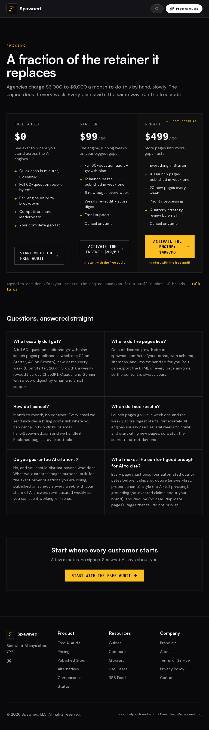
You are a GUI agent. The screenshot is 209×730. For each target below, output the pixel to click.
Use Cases (118, 668)
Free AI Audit (187, 9)
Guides (115, 642)
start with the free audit (106, 262)
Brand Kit (168, 642)
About (165, 651)
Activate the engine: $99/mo (102, 249)
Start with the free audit (36, 256)
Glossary (117, 660)
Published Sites (71, 660)
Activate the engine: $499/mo (167, 246)
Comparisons (70, 677)
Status (64, 686)
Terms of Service (175, 660)
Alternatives (68, 668)
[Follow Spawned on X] (28, 660)
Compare (117, 651)
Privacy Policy (172, 668)
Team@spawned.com (185, 714)
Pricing (63, 651)
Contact (167, 677)
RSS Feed (117, 677)
